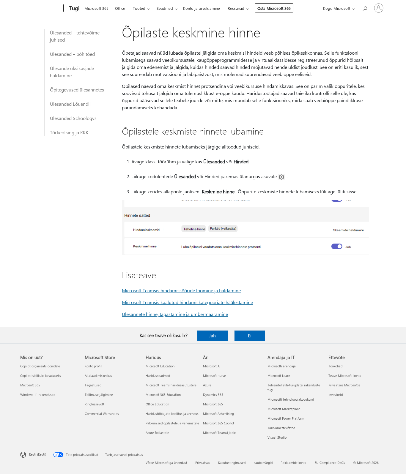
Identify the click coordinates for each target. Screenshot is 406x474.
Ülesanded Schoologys (73, 118)
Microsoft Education (160, 366)
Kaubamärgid (263, 462)
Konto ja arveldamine (201, 8)
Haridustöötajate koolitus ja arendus (172, 413)
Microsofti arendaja (281, 366)
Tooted (139, 8)
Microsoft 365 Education (163, 394)
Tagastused (93, 385)
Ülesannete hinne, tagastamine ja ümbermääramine (175, 314)
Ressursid (236, 8)
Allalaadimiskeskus (98, 375)
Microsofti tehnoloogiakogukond (290, 399)
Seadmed (165, 8)
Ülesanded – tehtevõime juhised (75, 36)
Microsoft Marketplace (283, 409)
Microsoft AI (212, 366)
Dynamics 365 (213, 394)
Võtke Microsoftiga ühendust (166, 462)
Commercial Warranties (102, 413)
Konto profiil (93, 366)
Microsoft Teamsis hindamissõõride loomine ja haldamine (181, 290)
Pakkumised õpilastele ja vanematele (172, 423)
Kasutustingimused (232, 462)
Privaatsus (202, 462)
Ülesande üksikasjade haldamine (72, 71)
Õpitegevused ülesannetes (77, 89)
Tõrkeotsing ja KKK (69, 132)
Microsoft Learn (278, 375)
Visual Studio (277, 437)
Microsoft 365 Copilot (218, 423)
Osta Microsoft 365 (274, 8)
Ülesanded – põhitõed (72, 54)
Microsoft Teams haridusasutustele (171, 385)
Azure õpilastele (157, 432)
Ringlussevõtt (94, 404)
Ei (249, 335)
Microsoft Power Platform (285, 418)
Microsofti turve (214, 375)
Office (120, 8)
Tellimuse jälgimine (99, 394)
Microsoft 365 (96, 8)
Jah (212, 335)
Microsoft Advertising (218, 413)
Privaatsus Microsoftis (344, 385)
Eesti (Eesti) (37, 454)
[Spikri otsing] (364, 7)
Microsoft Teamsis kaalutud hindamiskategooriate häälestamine (187, 302)
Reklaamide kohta (293, 462)
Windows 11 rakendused (37, 394)
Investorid (335, 394)
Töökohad (335, 366)
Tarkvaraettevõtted (281, 428)
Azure (207, 385)
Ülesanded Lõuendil (70, 104)
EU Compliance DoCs (329, 462)
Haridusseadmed (158, 375)
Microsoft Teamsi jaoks (219, 432)
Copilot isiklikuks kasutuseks (40, 375)
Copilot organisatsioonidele (40, 366)
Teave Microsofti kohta (344, 375)
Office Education (157, 404)
